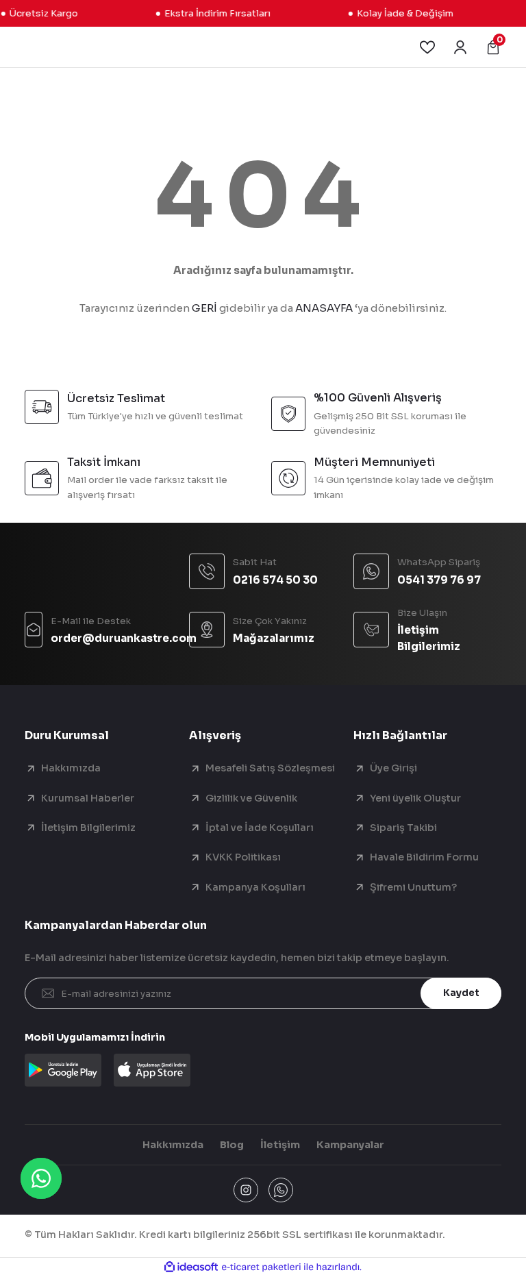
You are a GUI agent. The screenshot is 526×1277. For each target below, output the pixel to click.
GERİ (204, 307)
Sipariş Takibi (403, 827)
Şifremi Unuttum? (413, 887)
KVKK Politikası (243, 857)
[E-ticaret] (261, 1267)
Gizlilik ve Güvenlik (251, 798)
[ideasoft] (191, 1267)
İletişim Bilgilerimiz (88, 827)
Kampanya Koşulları (255, 887)
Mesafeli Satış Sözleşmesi (270, 768)
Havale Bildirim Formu (424, 857)
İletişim (280, 1145)
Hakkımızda (71, 768)
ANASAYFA (324, 307)
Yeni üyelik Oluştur (415, 798)
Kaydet (461, 993)
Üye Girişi (393, 768)
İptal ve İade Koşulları (259, 827)
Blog (232, 1145)
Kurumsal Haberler (87, 798)
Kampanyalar (350, 1145)
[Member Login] (460, 47)
